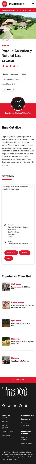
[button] (32, 186)
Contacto (5, 422)
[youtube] (15, 405)
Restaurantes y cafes (8, 10)
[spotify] (26, 405)
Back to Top (20, 380)
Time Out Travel (26, 444)
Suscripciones (25, 419)
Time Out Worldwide (24, 439)
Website (24, 253)
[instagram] (20, 405)
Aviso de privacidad (5, 427)
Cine (30, 10)
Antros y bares (21, 10)
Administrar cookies (6, 437)
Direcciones (11, 253)
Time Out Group (7, 432)
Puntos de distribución (25, 424)
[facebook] (3, 405)
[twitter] (9, 405)
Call (8, 258)
